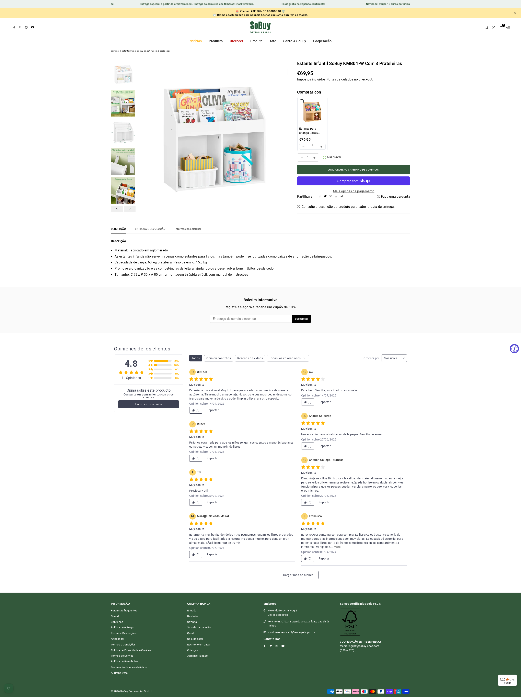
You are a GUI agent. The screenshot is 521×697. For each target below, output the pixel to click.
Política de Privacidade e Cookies (131, 650)
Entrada (191, 610)
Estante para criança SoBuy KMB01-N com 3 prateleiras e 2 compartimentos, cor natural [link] (310, 131)
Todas (196, 358)
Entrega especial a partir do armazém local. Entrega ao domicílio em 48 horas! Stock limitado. (186, 4)
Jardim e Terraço (197, 655)
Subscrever (301, 318)
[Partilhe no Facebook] (320, 196)
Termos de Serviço (122, 655)
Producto (216, 41)
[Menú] (514, 677)
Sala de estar (195, 638)
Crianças (192, 650)
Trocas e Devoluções (124, 633)
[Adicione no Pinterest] (330, 196)
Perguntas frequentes (124, 610)
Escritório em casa (198, 644)
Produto (256, 41)
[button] (501, 27)
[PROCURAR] (486, 27)
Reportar (213, 410)
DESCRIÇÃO (118, 228)
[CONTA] (493, 27)
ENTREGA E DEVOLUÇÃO (150, 228)
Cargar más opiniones (298, 575)
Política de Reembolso (124, 661)
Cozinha (192, 621)
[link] (312, 112)
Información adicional (188, 228)
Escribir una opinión (148, 404)
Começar (115, 51)
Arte (273, 41)
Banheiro (192, 616)
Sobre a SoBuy (294, 41)
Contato (115, 616)
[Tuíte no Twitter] (325, 196)
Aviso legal (117, 638)
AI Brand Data (119, 672)
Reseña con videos (250, 358)
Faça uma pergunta (395, 196)
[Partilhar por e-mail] (341, 196)
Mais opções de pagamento (353, 191)
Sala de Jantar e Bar (199, 627)
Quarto (191, 633)
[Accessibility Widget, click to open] (514, 348)
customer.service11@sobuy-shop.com (291, 632)
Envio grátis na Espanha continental (292, 4)
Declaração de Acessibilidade (129, 667)
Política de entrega (122, 627)
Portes (331, 79)
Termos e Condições (123, 644)
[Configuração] (507, 27)
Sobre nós (117, 621)
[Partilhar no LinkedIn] (335, 196)
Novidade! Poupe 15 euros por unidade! (378, 4)
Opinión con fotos (218, 358)
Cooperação (322, 41)
